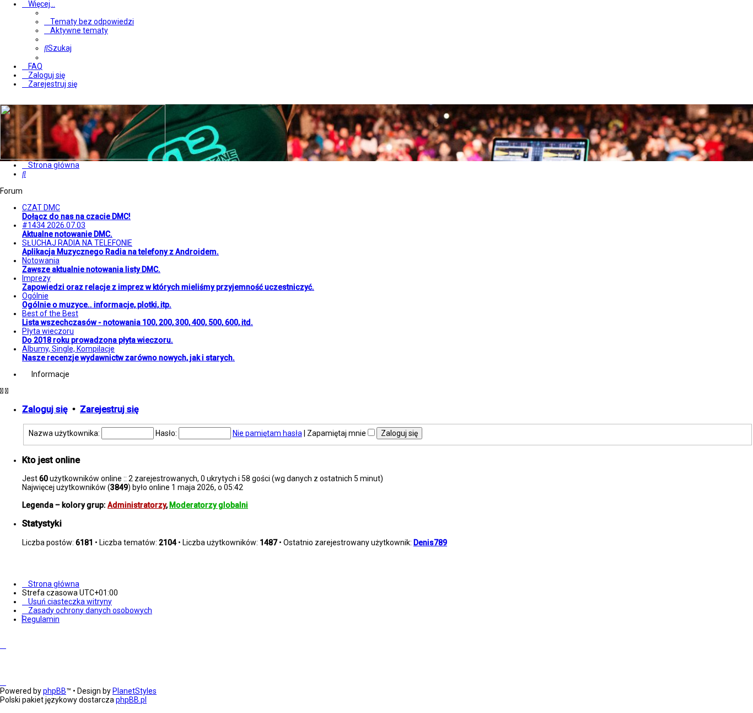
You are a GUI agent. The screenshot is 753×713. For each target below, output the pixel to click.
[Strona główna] (82, 156)
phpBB (54, 691)
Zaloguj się (45, 409)
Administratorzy (136, 505)
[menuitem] (89, 21)
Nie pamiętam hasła (267, 433)
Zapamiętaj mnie (337, 433)
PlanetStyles (134, 691)
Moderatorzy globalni (208, 505)
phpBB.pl (131, 699)
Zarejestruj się (109, 409)
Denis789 (430, 542)
